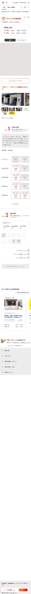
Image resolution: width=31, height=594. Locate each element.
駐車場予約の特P (6, 11)
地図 (10, 40)
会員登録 (16, 2)
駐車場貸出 (23, 2)
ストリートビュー (21, 40)
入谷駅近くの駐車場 (15, 11)
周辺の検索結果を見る (23, 292)
